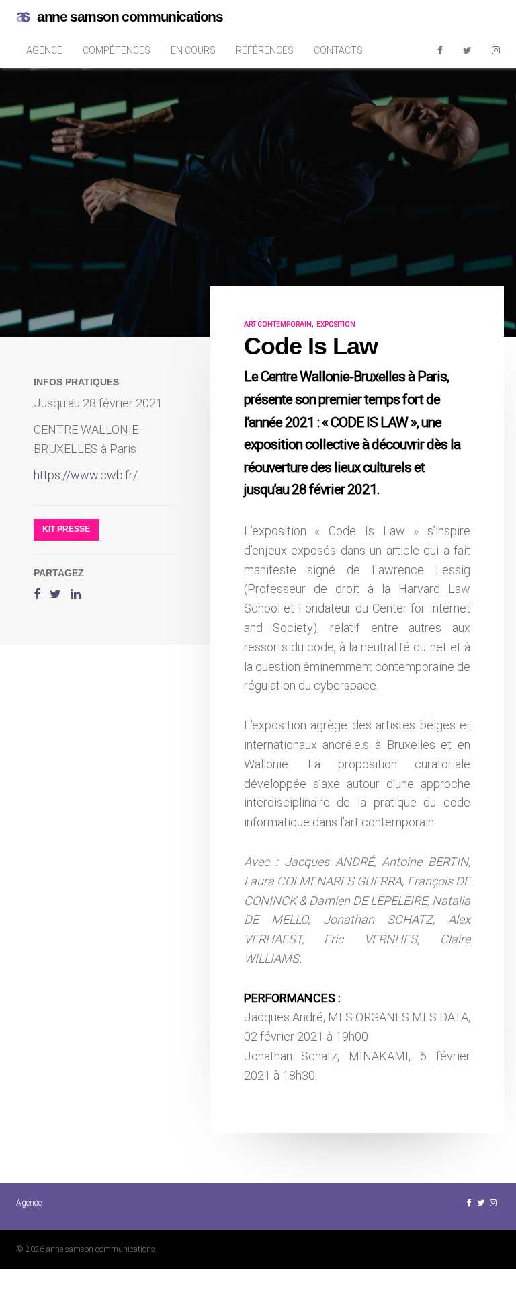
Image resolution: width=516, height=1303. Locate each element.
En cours (193, 50)
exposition (335, 324)
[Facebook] (440, 50)
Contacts (338, 50)
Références (265, 50)
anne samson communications (130, 16)
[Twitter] (467, 50)
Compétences (116, 50)
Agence (44, 50)
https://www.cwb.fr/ (86, 475)
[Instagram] (496, 50)
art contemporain (278, 324)
